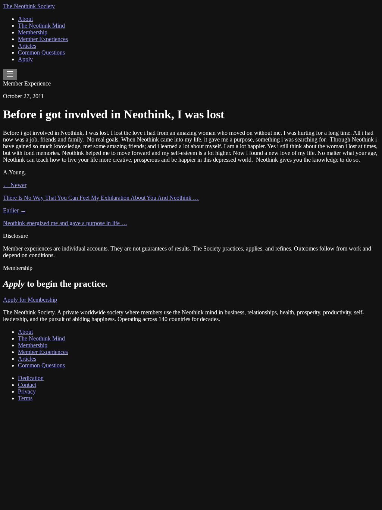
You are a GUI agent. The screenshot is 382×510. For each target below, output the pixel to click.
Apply (25, 59)
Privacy (27, 391)
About (25, 19)
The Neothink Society (29, 6)
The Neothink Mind (41, 25)
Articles (27, 46)
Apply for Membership (30, 299)
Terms (25, 398)
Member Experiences (43, 39)
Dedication (31, 378)
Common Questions (41, 52)
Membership (32, 32)
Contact (27, 385)
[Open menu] (10, 74)
